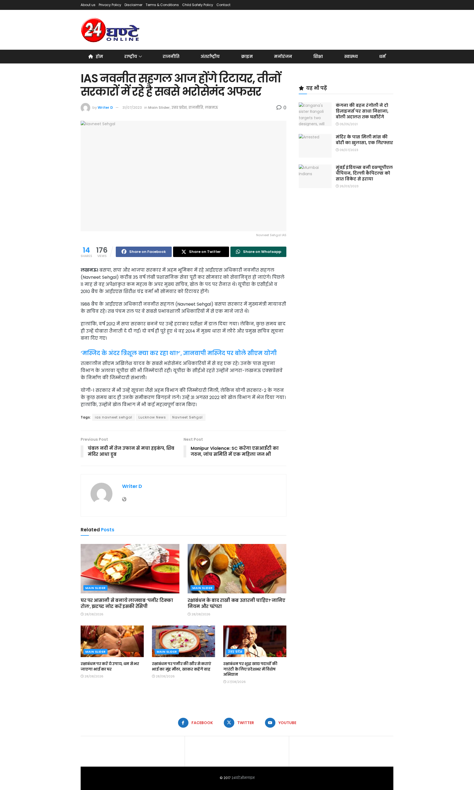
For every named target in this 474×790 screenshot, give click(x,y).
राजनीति (171, 56)
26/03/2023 (349, 186)
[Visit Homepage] (111, 30)
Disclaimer (133, 4)
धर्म (382, 56)
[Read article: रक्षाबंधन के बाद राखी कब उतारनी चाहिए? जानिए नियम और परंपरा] (237, 568)
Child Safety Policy (197, 4)
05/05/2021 (348, 124)
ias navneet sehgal (113, 417)
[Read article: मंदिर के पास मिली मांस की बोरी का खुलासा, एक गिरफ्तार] (315, 146)
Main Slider (159, 107)
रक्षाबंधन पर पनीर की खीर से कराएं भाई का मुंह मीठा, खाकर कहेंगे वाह (181, 666)
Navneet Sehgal (187, 417)
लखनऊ (211, 107)
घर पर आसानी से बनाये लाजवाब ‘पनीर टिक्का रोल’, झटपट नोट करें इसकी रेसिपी (127, 603)
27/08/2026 (236, 682)
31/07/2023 (132, 107)
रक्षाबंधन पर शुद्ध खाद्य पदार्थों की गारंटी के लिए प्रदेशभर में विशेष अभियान (250, 669)
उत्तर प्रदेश (179, 107)
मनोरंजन (283, 56)
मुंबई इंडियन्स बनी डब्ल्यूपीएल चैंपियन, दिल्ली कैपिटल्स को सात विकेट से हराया (364, 173)
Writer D (105, 107)
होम (99, 56)
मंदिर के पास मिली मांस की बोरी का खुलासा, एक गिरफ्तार (364, 140)
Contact (223, 4)
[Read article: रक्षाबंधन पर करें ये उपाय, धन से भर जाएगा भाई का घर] (112, 641)
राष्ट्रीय (130, 56)
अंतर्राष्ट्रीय (210, 56)
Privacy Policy (110, 4)
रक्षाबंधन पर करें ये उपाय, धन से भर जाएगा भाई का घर (110, 666)
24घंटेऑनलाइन (243, 777)
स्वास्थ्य (351, 56)
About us (88, 4)
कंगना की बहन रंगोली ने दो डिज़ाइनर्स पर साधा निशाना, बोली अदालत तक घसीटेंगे (362, 111)
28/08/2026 (93, 614)
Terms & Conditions (162, 4)
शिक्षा (318, 56)
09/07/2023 (348, 150)
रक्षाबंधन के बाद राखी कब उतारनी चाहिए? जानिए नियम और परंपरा (236, 603)
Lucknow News (152, 417)
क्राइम (247, 56)
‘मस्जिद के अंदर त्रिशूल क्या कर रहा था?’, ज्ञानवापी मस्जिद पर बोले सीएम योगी (179, 353)
